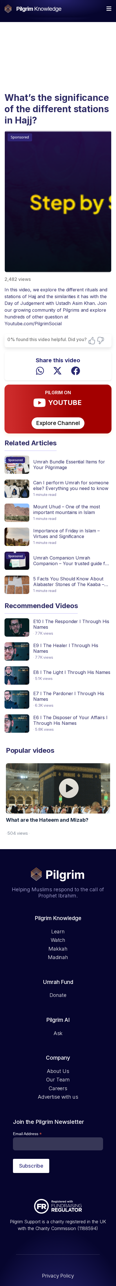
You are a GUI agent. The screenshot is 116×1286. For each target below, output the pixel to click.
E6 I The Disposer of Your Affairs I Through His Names (70, 720)
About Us (58, 1071)
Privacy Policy (58, 1276)
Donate (58, 995)
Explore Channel (58, 423)
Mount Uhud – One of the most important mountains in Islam (66, 509)
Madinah (58, 957)
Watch (58, 940)
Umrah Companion (54, 558)
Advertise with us (58, 1097)
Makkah (57, 949)
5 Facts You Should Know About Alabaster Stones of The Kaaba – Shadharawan (68, 584)
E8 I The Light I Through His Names (71, 672)
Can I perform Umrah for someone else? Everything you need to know (70, 485)
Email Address (27, 1134)
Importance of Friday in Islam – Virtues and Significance (66, 533)
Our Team (58, 1080)
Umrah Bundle (48, 462)
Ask (58, 1033)
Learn (58, 931)
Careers (58, 1088)
